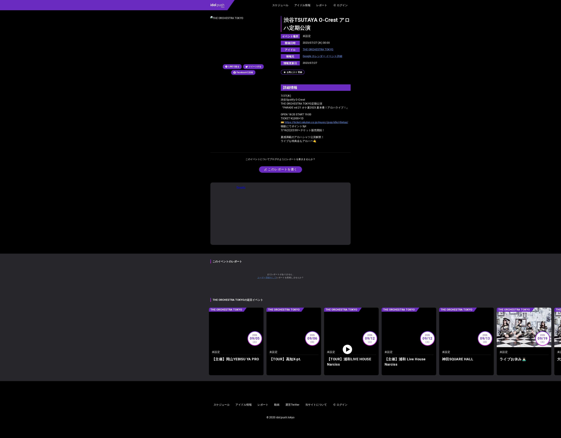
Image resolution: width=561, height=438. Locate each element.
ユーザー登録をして (266, 277)
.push (217, 5)
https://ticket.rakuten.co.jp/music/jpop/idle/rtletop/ (316, 122)
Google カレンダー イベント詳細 (322, 56)
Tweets (240, 187)
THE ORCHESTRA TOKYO (318, 49)
